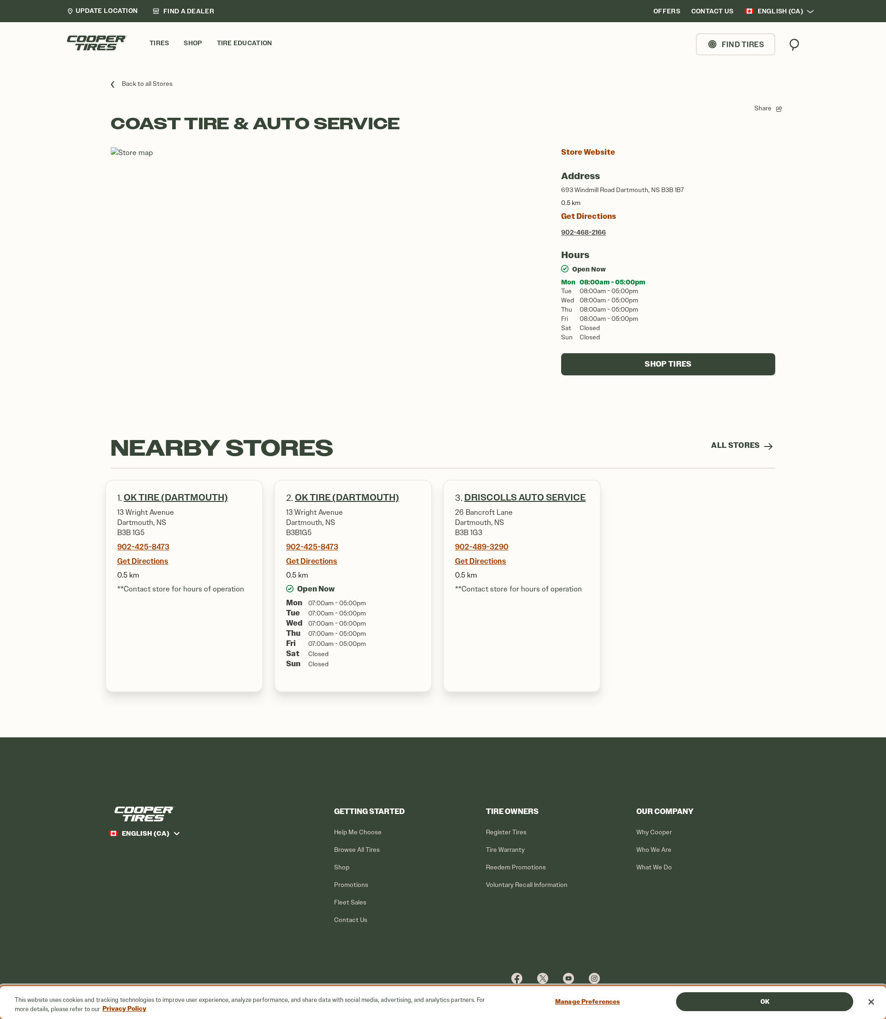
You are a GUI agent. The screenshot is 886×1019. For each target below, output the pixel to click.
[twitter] (542, 978)
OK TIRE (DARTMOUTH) (347, 497)
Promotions (351, 885)
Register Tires (506, 832)
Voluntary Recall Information (527, 885)
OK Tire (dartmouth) (176, 497)
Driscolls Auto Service (525, 497)
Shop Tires (668, 364)
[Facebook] (516, 978)
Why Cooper (654, 832)
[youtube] (568, 978)
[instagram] (594, 978)
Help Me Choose (358, 832)
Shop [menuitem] (193, 43)
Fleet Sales (350, 902)
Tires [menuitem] (159, 43)
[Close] (871, 1002)
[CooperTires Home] (96, 43)
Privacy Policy (124, 1009)
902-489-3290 (482, 546)
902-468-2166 (583, 232)
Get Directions (588, 216)
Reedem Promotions (516, 867)
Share (763, 108)
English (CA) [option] (780, 11)
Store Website (588, 152)
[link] (183, 11)
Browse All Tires (357, 850)
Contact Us (350, 920)
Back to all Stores (147, 84)
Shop (341, 867)
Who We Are (653, 850)
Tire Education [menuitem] (244, 43)
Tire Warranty (505, 850)
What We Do (654, 867)
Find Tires (743, 44)
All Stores (736, 445)
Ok (764, 1002)
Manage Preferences (587, 1002)
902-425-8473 (143, 546)
